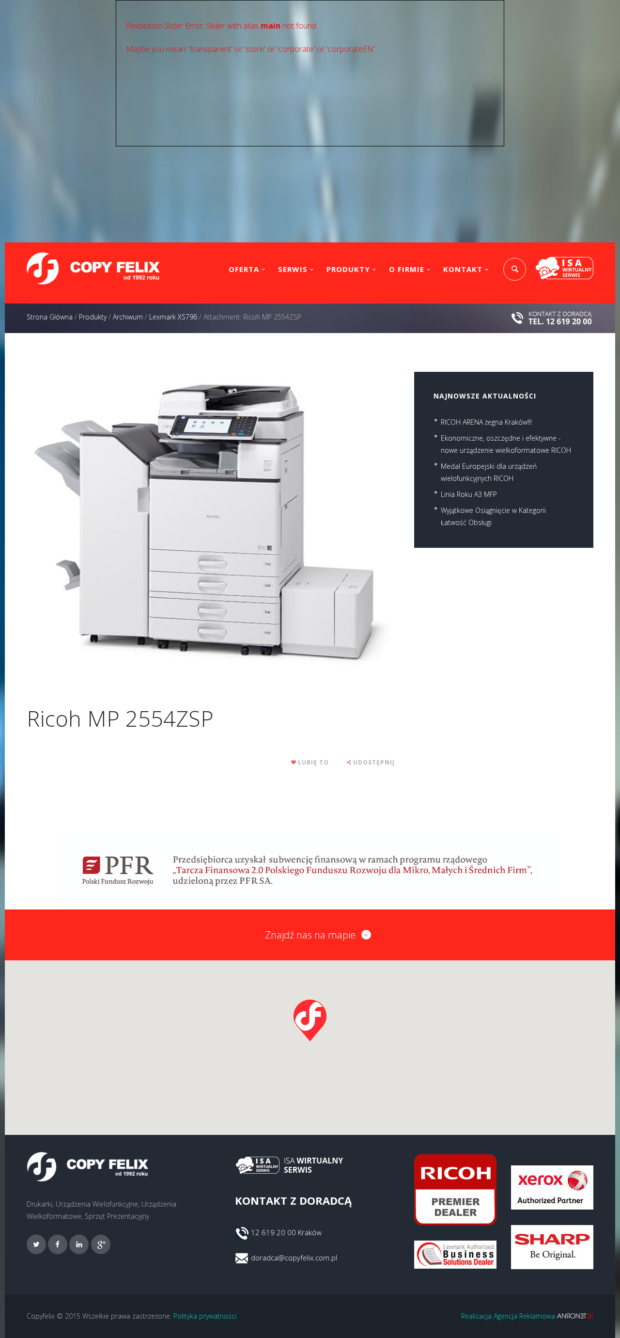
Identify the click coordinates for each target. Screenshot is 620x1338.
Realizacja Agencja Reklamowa (509, 1316)
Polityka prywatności (204, 1316)
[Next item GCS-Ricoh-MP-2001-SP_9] (303, 521)
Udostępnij (374, 762)
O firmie (406, 269)
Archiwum (128, 316)
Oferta (244, 269)
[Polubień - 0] (294, 762)
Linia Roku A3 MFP (469, 494)
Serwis (293, 269)
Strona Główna (50, 316)
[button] (310, 1020)
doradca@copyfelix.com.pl (294, 1257)
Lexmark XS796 (173, 316)
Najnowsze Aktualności (485, 395)
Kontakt (462, 269)
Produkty (348, 269)
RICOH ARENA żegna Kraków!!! (486, 422)
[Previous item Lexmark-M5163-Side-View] (119, 521)
